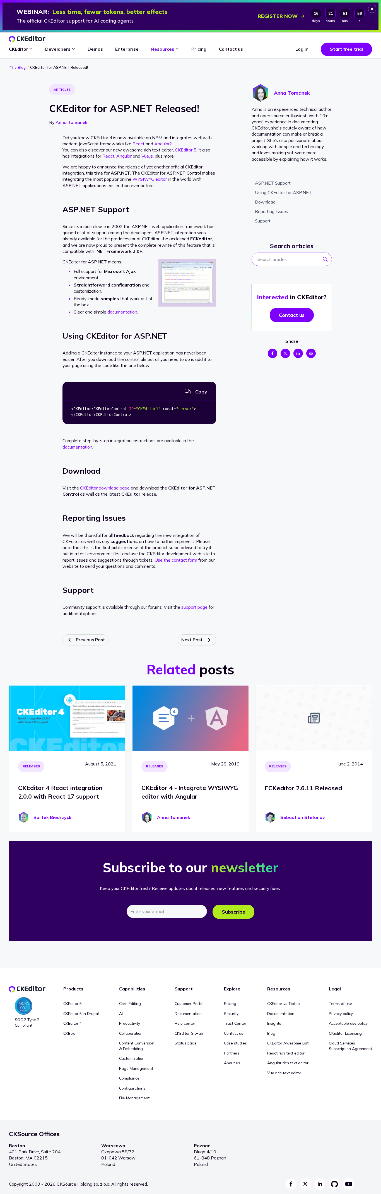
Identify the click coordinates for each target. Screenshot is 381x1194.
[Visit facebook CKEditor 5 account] (290, 1184)
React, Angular (117, 156)
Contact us (233, 1033)
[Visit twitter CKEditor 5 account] (305, 1184)
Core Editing (130, 1003)
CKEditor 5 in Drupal (81, 1013)
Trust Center (235, 1023)
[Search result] (327, 261)
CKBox (69, 1033)
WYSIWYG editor (149, 179)
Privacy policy (341, 1013)
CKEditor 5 (185, 150)
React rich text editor (286, 1053)
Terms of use (340, 1003)
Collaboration (131, 1033)
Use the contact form (176, 560)
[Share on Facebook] (272, 353)
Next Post (191, 639)
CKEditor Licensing (345, 1033)
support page (194, 607)
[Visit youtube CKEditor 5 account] (348, 1184)
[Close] (372, 9)
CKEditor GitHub (189, 1033)
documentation (122, 312)
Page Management (136, 1068)
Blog (22, 67)
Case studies (235, 1043)
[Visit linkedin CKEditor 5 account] (319, 1184)
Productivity (129, 1023)
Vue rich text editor (284, 1072)
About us (232, 1062)
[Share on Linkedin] (298, 353)
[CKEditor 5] (27, 39)
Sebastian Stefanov (302, 817)
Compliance (129, 1078)
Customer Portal (189, 1003)
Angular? (163, 143)
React (138, 143)
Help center (185, 1023)
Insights (274, 1023)
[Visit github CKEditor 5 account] (334, 1184)
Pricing (230, 1003)
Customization (131, 1058)
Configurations (132, 1088)
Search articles (292, 245)
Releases (31, 766)
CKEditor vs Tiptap (283, 1003)
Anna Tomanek (71, 122)
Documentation (188, 1013)
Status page (186, 1043)
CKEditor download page (105, 488)
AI (121, 1013)
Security (231, 1013)
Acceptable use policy (348, 1023)
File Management (134, 1097)
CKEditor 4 (72, 1023)
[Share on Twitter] (285, 353)
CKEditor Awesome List (287, 1043)
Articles (62, 89)
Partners (231, 1053)
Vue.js (147, 156)
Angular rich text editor (287, 1062)
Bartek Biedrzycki (53, 817)
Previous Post (90, 639)
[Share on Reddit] (311, 353)
